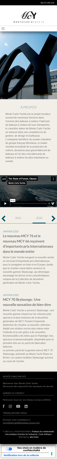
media (34, 437)
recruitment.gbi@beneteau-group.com (21, 423)
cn (52, 3)
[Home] (28, 17)
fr (49, 3)
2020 (39, 218)
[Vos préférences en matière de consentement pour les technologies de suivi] (52, 454)
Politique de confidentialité (43, 432)
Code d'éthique (45, 434)
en (42, 3)
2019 (18, 218)
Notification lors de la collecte (21, 455)
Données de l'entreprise (27, 434)
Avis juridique (11, 434)
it (45, 3)
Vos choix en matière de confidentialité (31, 449)
